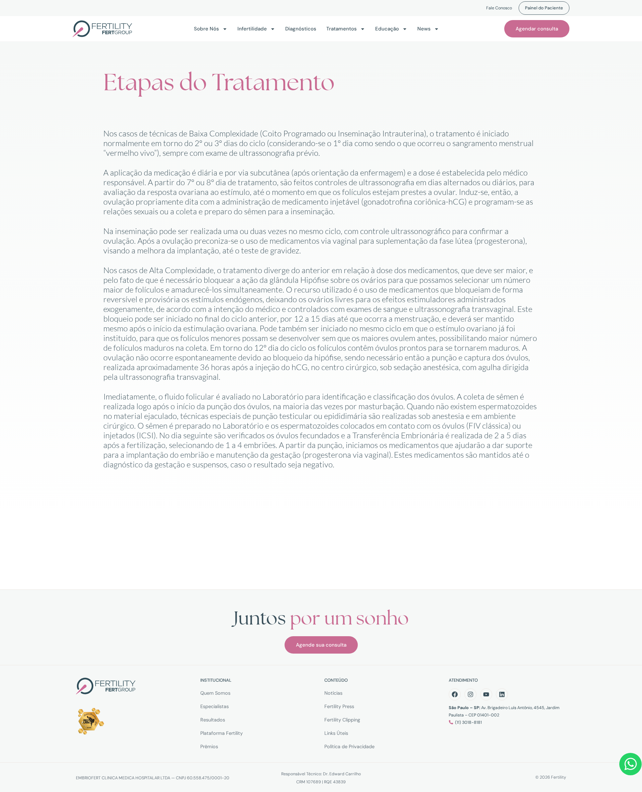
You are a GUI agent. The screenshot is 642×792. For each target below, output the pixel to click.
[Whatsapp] (630, 764)
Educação (387, 28)
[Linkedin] (502, 694)
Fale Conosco (499, 8)
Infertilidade (252, 28)
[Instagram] (470, 694)
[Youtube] (486, 694)
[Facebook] (455, 694)
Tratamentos (341, 28)
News (424, 28)
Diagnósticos (300, 28)
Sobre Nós (206, 28)
